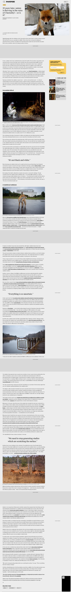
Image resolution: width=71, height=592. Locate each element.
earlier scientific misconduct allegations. (26, 266)
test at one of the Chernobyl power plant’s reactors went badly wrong (27, 125)
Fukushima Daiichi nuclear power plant (18, 311)
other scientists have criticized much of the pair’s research (17, 264)
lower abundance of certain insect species (35, 247)
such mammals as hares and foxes (11, 249)
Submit (61, 72)
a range (4, 250)
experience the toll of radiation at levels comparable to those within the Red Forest (20, 423)
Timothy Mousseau (22, 222)
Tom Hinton (10, 308)
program (12, 400)
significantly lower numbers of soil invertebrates (13, 247)
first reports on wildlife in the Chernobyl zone (16, 217)
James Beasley (17, 302)
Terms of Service (53, 70)
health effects (10, 250)
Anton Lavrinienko (33, 559)
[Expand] (63, 576)
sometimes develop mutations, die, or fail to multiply (25, 453)
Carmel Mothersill (6, 382)
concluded (16, 515)
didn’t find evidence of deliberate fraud (16, 269)
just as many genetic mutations (17, 510)
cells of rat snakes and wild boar (35, 320)
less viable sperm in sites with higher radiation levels (30, 225)
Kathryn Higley (38, 165)
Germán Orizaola (29, 539)
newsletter (18, 576)
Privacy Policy (59, 70)
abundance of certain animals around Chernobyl (14, 283)
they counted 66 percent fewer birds (13, 226)
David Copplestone (33, 71)
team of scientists (22, 285)
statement (37, 267)
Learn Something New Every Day (55, 62)
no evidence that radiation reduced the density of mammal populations (28, 298)
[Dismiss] (69, 576)
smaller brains (14, 225)
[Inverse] (10, 1)
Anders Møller (40, 220)
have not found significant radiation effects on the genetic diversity (30, 282)
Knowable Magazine (21, 574)
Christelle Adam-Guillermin (24, 428)
